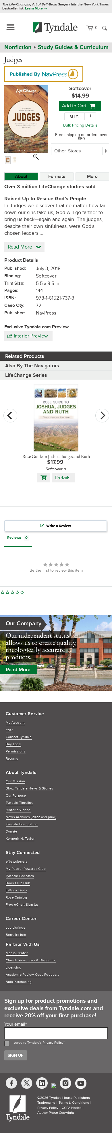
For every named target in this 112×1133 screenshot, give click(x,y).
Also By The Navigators (32, 365)
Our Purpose (16, 796)
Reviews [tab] (14, 538)
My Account (15, 723)
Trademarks (46, 1103)
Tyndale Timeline (19, 803)
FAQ (9, 730)
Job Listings (15, 928)
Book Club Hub (18, 883)
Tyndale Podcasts (20, 876)
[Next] (102, 415)
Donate (11, 831)
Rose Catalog (16, 897)
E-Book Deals (16, 890)
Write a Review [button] (58, 526)
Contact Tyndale (19, 737)
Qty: (75, 116)
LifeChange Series (26, 375)
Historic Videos (18, 810)
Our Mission (15, 781)
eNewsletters (17, 862)
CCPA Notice (72, 1108)
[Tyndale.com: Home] (55, 27)
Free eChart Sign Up (22, 905)
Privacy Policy (53, 1043)
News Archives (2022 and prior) (31, 817)
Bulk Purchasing (19, 982)
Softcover (54, 469)
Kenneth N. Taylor (20, 839)
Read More (18, 669)
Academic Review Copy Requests (32, 975)
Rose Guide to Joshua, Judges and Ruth (56, 457)
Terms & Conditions (74, 1103)
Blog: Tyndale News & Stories (29, 788)
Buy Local (13, 744)
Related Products (24, 356)
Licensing (13, 967)
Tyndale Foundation (22, 824)
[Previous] (10, 415)
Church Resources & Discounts (31, 960)
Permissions (16, 751)
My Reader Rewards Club (26, 869)
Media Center (17, 953)
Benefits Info (16, 935)
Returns (12, 758)
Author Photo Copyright (55, 1113)
